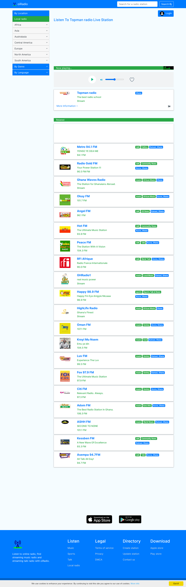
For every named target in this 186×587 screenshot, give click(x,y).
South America (23, 60)
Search (165, 4)
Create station (130, 547)
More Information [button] (66, 105)
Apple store (156, 547)
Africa (18, 24)
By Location (20, 13)
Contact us (129, 559)
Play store (155, 553)
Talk (70, 559)
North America (23, 54)
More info (135, 583)
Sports (71, 553)
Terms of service (104, 547)
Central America (23, 42)
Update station (131, 553)
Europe (18, 48)
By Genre (19, 66)
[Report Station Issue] (169, 106)
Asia (17, 30)
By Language (21, 72)
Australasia (21, 36)
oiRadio (22, 4)
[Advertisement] (29, 122)
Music (71, 547)
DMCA (98, 559)
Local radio (20, 18)
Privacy (99, 553)
